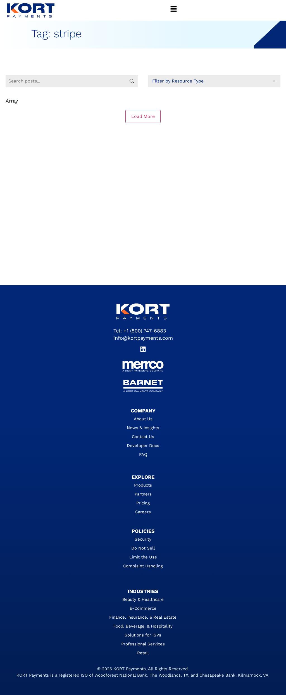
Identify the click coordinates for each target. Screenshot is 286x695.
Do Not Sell (143, 548)
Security (143, 539)
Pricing (143, 503)
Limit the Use (143, 557)
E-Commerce (143, 608)
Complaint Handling (143, 565)
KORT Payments (129, 668)
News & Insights (143, 427)
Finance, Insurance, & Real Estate (143, 617)
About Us (143, 418)
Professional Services (143, 644)
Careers (143, 511)
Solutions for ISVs (143, 635)
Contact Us (143, 436)
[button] (173, 10)
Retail (143, 652)
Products (143, 485)
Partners (143, 494)
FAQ (143, 454)
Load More (143, 116)
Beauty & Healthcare (143, 599)
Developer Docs (143, 445)
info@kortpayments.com (143, 338)
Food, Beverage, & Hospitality (143, 626)
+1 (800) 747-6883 (144, 331)
